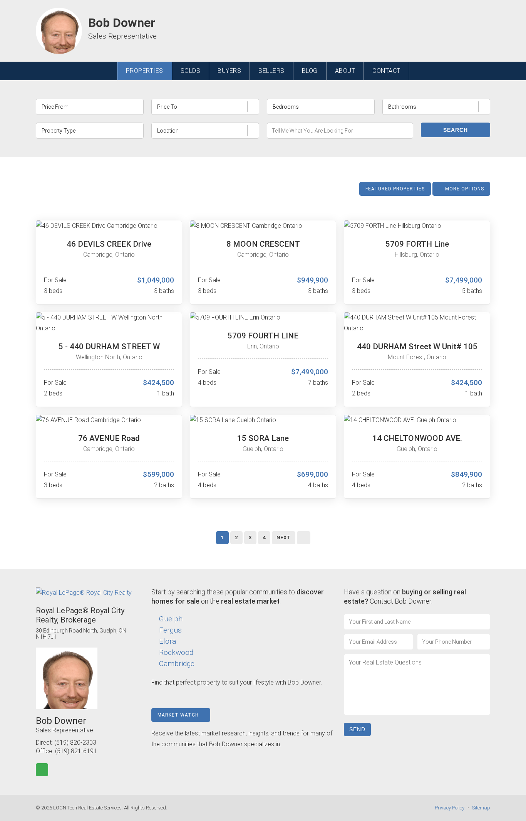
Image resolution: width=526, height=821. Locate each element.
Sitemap (481, 808)
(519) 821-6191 (76, 751)
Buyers (229, 70)
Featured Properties (395, 189)
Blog (310, 70)
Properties (144, 70)
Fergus (170, 630)
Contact (386, 70)
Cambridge (176, 663)
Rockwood (176, 652)
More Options (464, 189)
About (345, 70)
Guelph (171, 618)
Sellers (271, 70)
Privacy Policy (449, 808)
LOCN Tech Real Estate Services (87, 808)
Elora (167, 641)
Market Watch (178, 715)
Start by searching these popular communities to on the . (237, 596)
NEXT (283, 537)
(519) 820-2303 (75, 742)
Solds (191, 70)
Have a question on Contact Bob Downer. (405, 596)
